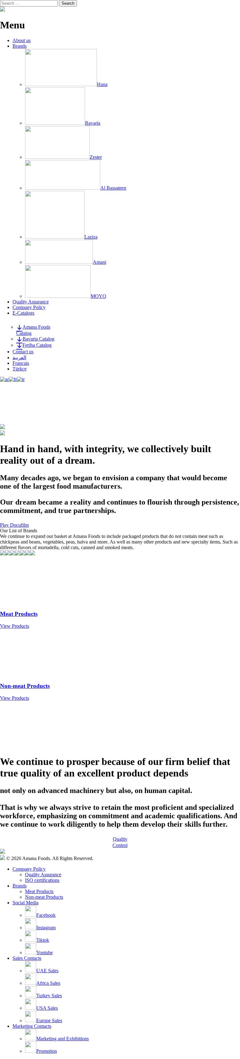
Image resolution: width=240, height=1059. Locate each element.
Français (20, 363)
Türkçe (19, 368)
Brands (19, 46)
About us (21, 40)
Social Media (25, 902)
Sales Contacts (26, 958)
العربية (19, 357)
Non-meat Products (44, 897)
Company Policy (29, 307)
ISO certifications (42, 880)
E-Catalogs (23, 313)
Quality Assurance (30, 301)
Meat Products (39, 891)
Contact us (22, 351)
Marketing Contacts (31, 1026)
